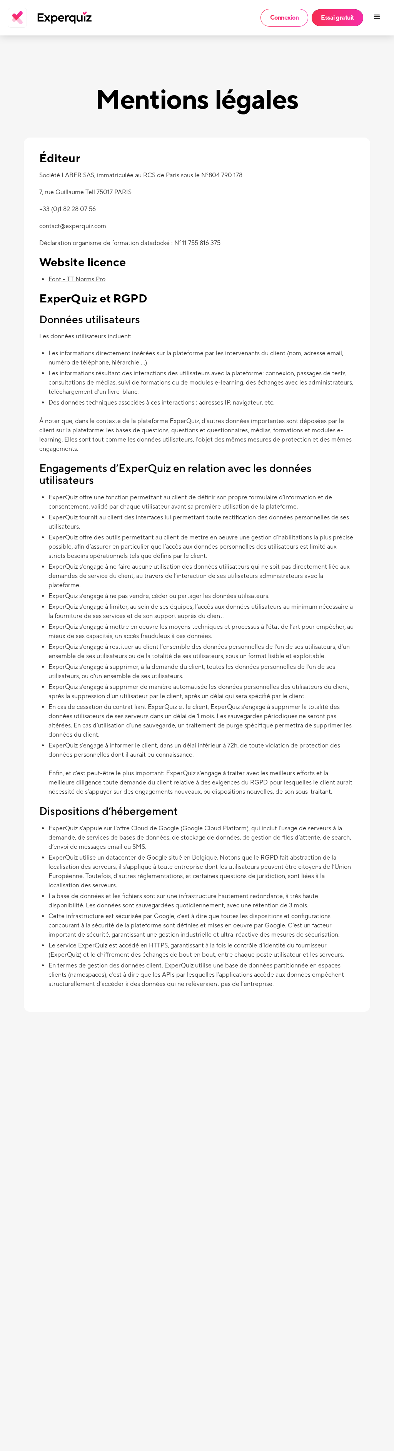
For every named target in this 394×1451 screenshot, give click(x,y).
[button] (377, 17)
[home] (37, 18)
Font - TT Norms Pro (76, 279)
